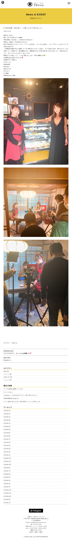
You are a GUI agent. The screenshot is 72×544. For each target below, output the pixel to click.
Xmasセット (7, 359)
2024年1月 (7, 417)
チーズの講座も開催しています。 (14, 389)
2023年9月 (7, 420)
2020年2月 (7, 483)
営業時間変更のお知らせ (11, 398)
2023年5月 (7, 429)
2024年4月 (7, 414)
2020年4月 (7, 480)
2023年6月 (7, 426)
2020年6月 (7, 474)
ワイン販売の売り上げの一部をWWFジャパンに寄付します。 (23, 401)
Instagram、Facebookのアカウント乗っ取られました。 (21, 395)
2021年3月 (7, 448)
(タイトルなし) (8, 392)
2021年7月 (7, 439)
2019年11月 (7, 493)
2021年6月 (7, 442)
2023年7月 (7, 423)
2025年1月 (7, 410)
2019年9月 (7, 499)
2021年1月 (7, 455)
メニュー (6, 380)
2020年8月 (7, 467)
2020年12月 (7, 458)
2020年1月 (7, 487)
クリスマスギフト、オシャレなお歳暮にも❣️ (17, 352)
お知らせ (14, 343)
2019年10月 (7, 496)
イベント (6, 374)
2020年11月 (7, 461)
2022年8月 (7, 433)
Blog (5, 371)
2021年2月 (7, 452)
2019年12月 (7, 490)
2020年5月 (7, 477)
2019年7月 (7, 502)
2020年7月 (7, 471)
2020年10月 (7, 464)
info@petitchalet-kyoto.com (38, 522)
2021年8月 (7, 436)
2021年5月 (7, 445)
